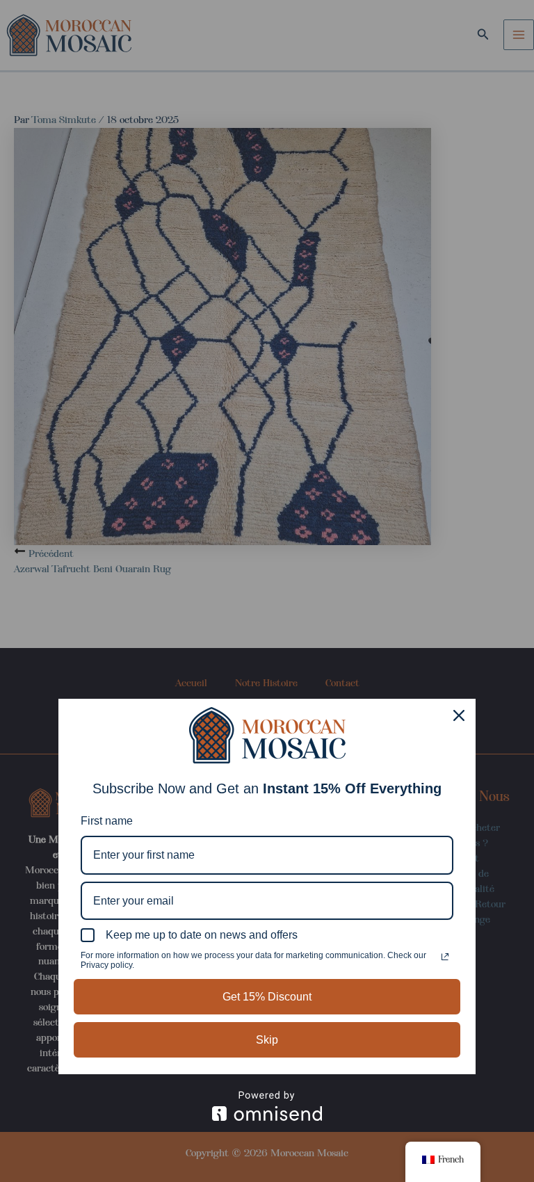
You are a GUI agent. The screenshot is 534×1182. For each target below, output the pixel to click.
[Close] (459, 715)
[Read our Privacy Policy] (445, 956)
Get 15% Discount (267, 997)
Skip (267, 1040)
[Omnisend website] (267, 1106)
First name (107, 821)
